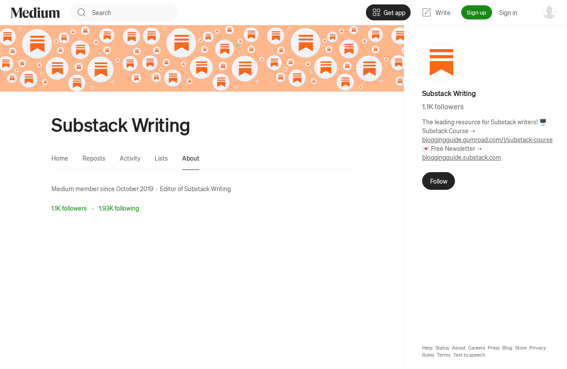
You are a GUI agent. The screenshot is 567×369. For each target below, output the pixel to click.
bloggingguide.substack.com (461, 157)
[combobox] (134, 12)
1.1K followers (69, 208)
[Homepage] (35, 12)
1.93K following (119, 208)
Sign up (476, 12)
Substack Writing (207, 188)
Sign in (508, 12)
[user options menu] (549, 11)
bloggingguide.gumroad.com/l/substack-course (487, 139)
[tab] (59, 158)
